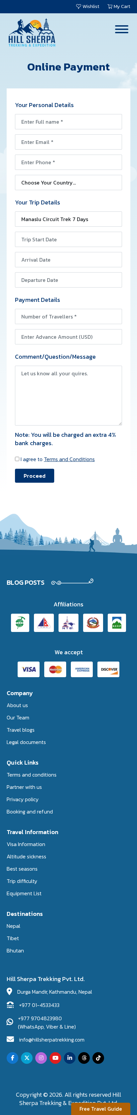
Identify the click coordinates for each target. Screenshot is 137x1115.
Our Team (18, 717)
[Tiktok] (98, 1058)
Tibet (13, 938)
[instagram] (41, 1058)
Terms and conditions (32, 775)
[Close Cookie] (126, 1092)
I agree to (58, 459)
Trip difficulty (22, 881)
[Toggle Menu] (121, 29)
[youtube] (55, 1058)
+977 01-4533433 (39, 1005)
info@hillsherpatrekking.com (51, 1040)
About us (17, 705)
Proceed (35, 476)
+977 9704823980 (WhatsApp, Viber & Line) (47, 1022)
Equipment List (24, 893)
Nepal (13, 926)
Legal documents (26, 742)
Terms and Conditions (69, 459)
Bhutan (15, 950)
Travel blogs (21, 730)
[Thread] (84, 1058)
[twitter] (27, 1058)
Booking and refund (30, 811)
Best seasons (22, 869)
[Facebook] (12, 1058)
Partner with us (24, 787)
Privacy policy (23, 799)
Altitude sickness (26, 856)
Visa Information (26, 844)
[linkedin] (69, 1058)
